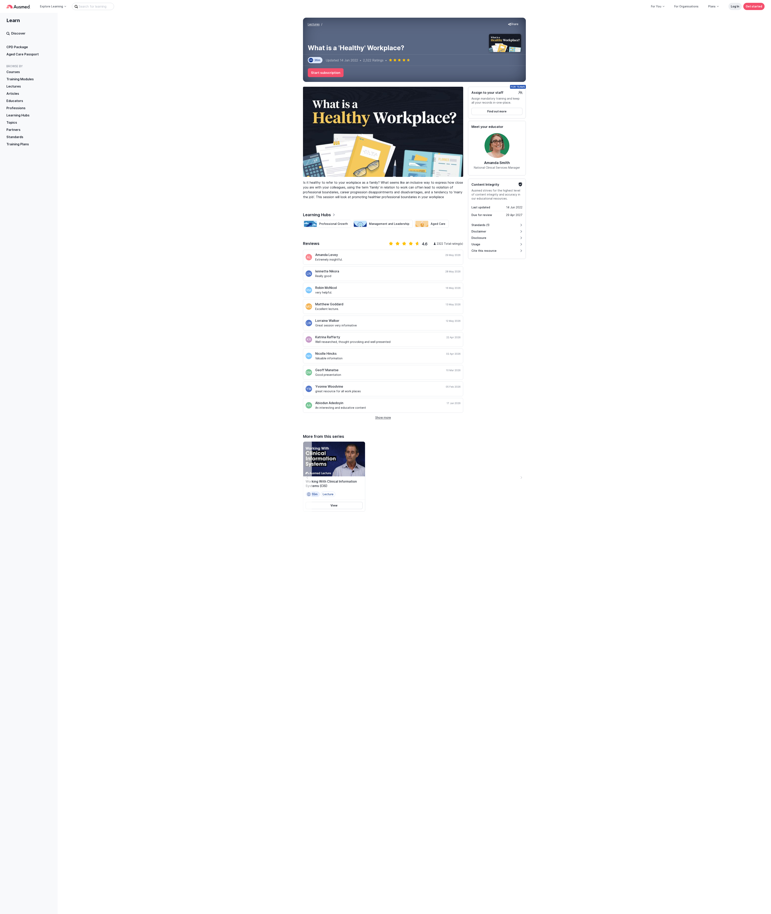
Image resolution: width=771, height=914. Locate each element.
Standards (14, 137)
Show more (383, 417)
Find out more (497, 111)
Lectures (13, 86)
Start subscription (325, 73)
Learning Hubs (18, 115)
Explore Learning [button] (51, 6)
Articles (12, 94)
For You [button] (656, 6)
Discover (18, 33)
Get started (754, 6)
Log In (735, 6)
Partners (13, 130)
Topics (11, 122)
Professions (15, 108)
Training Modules (20, 79)
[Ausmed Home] (18, 6)
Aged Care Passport (22, 54)
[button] (513, 24)
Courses (13, 72)
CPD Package (17, 47)
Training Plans (17, 144)
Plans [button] (712, 6)
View (334, 505)
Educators (14, 101)
